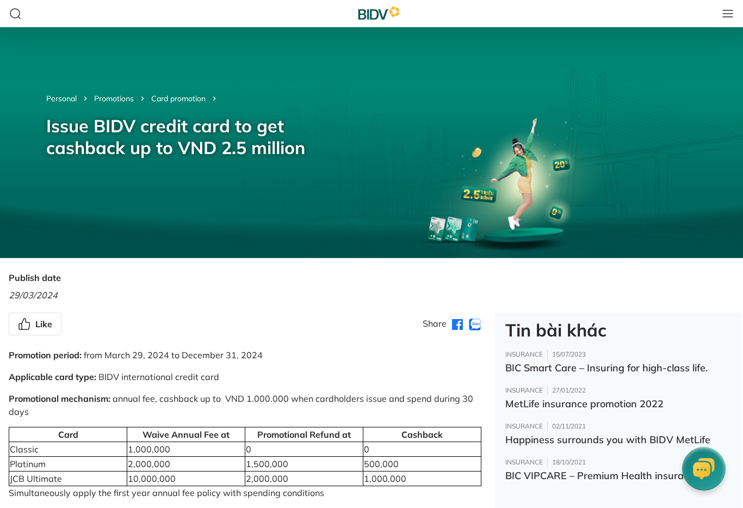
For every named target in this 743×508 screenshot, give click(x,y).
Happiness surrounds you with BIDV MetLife (607, 439)
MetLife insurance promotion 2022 (584, 403)
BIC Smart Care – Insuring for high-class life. (606, 368)
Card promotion (178, 98)
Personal (61, 98)
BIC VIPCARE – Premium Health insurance (602, 475)
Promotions (114, 98)
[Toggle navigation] (727, 13)
